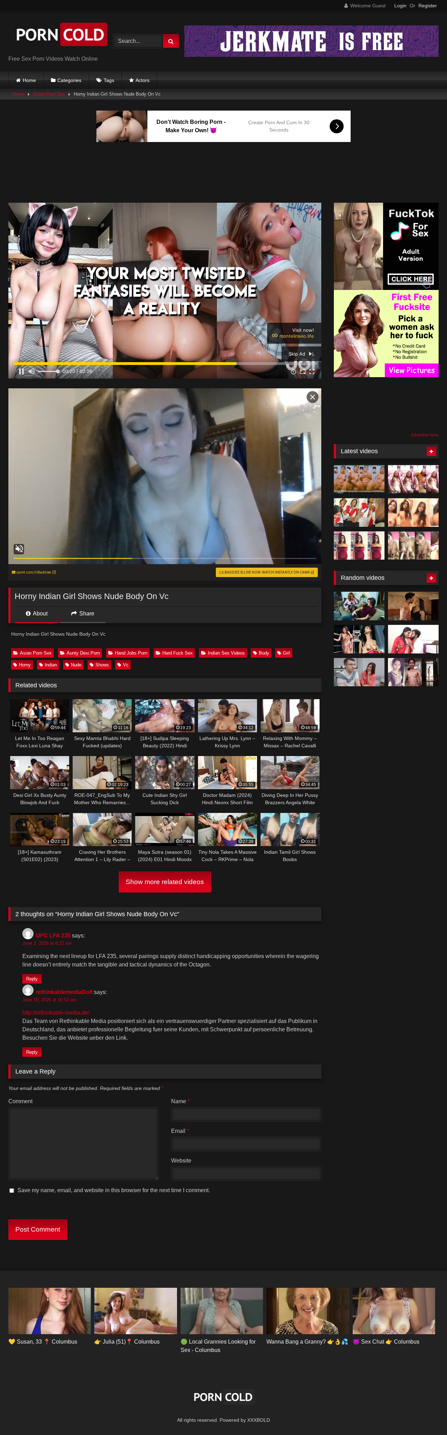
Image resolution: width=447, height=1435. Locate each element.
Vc (126, 664)
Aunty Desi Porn (83, 653)
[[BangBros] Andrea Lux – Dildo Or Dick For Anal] (359, 672)
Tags (109, 80)
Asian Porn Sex (49, 94)
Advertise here (425, 435)
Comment (20, 1101)
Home (29, 80)
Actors (142, 80)
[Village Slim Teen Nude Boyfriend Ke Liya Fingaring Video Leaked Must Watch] (413, 672)
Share (86, 613)
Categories (69, 80)
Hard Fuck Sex (177, 653)
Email (180, 1131)
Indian (51, 664)
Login (400, 5)
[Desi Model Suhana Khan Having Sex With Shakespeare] (359, 639)
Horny (25, 664)
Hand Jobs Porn (131, 653)
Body (264, 653)
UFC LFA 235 (53, 936)
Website (181, 1161)
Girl (286, 653)
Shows (102, 664)
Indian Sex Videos (226, 653)
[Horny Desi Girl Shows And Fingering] (413, 479)
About (39, 613)
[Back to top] (425, 1414)
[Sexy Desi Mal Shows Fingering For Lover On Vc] (359, 479)
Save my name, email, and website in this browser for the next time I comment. (113, 1190)
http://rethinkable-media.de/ (55, 1013)
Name (180, 1101)
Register (427, 5)
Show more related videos (165, 881)
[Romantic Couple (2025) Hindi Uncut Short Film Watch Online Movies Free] (413, 639)
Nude (76, 664)
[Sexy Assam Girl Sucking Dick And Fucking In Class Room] (359, 512)
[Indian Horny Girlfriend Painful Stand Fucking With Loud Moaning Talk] (359, 545)
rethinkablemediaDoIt (64, 992)
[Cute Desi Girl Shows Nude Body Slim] (413, 512)
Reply (32, 978)
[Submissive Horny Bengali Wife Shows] (413, 545)
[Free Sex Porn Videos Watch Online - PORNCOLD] (60, 36)
